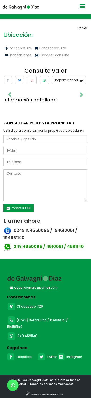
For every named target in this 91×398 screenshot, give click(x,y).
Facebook (23, 357)
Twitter (51, 357)
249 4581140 (27, 335)
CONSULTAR (20, 208)
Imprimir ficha (67, 80)
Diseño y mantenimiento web (47, 393)
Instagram (73, 357)
